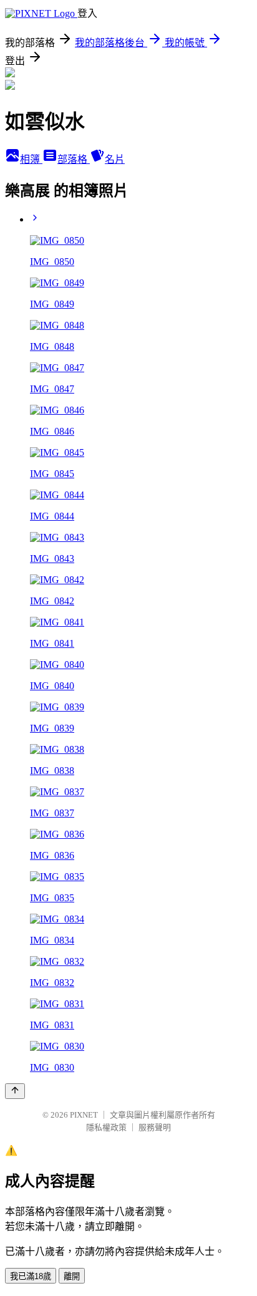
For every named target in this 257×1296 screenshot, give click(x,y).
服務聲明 (154, 1127)
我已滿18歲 (30, 1276)
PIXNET (84, 1114)
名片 (115, 159)
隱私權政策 (106, 1127)
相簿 (31, 159)
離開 (72, 1276)
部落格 (73, 159)
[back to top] (15, 1091)
